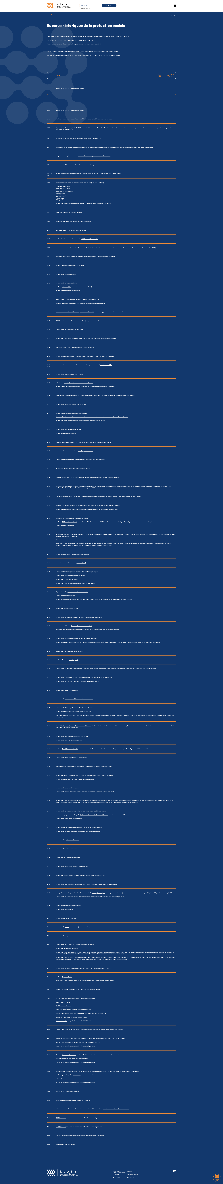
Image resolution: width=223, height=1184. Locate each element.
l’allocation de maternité (72, 788)
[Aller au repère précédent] (169, 75)
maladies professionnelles (85, 451)
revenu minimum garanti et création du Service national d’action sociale (85, 811)
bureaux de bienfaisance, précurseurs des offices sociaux (94, 156)
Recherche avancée (85, 8)
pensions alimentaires (89, 792)
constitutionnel (81, 563)
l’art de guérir (105, 128)
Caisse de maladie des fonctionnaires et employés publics (80, 583)
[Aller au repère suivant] (172, 75)
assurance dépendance (71, 897)
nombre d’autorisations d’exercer (65, 183)
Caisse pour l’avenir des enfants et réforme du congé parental (105, 1030)
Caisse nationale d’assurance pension (74, 957)
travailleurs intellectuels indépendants (101, 677)
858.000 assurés (60, 1062)
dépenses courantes (61, 1021)
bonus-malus (76, 1075)
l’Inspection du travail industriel (71, 291)
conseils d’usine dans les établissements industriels (78, 383)
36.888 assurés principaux (63, 321)
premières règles (71, 630)
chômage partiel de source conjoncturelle (76, 736)
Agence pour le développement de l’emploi (88, 989)
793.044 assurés (60, 998)
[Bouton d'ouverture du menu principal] (175, 6)
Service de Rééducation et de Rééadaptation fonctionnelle (95, 766)
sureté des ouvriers (73, 88)
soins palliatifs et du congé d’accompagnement (90, 968)
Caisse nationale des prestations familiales (76, 800)
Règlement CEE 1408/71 (70, 715)
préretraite (60, 858)
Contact (109, 5)
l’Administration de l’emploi (70, 749)
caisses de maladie (70, 299)
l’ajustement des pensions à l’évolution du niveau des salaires (82, 681)
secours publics (111, 147)
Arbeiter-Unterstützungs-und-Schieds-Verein (107, 173)
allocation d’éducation (72, 840)
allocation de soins (71, 849)
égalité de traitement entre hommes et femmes (94, 815)
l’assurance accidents (71, 283)
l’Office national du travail (69, 522)
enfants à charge (109, 356)
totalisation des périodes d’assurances (77, 669)
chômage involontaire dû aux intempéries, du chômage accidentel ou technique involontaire (91, 884)
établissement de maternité (89, 239)
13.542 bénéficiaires (61, 1009)
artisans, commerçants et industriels (91, 617)
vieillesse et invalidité (77, 330)
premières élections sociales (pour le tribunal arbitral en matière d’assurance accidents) (80, 303)
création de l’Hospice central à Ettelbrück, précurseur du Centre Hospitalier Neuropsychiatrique (83, 204)
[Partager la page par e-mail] (171, 15)
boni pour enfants (70, 936)
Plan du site (130, 1171)
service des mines (77, 212)
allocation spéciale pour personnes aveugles (78, 711)
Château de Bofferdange (108, 395)
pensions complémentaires (73, 905)
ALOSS (49, 15)
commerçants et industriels (89, 638)
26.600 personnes (68, 165)
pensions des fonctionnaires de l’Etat (77, 592)
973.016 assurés (61, 1127)
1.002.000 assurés (61, 1136)
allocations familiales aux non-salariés (81, 626)
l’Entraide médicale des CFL (70, 579)
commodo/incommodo (84, 221)
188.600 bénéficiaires (62, 1017)
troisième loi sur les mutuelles (64, 1079)
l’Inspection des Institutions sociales (72, 509)
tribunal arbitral (66, 287)
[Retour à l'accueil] (59, 5)
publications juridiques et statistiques (81, 51)
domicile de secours (71, 257)
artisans (83, 575)
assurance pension (69, 1144)
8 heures (80, 374)
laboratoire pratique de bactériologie (73, 265)
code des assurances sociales (73, 429)
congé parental (69, 909)
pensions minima (70, 596)
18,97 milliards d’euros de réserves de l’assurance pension (72, 1059)
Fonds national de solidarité (70, 642)
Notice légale (130, 1177)
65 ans (69, 347)
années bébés (81, 831)
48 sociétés (59, 1038)
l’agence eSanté (67, 977)
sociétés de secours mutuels (81, 248)
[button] (171, 15)
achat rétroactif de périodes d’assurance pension (79, 699)
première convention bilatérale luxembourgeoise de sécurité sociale (75, 312)
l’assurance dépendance (69, 1055)
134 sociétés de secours (62, 477)
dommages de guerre (95, 505)
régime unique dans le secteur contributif (77, 827)
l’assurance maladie (70, 274)
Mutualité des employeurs (71, 948)
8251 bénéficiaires (61, 1042)
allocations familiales (106, 365)
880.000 (58, 1082)
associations (66, 173)
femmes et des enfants (79, 230)
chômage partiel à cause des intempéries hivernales (79, 708)
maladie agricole (73, 660)
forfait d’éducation (71, 918)
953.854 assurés (61, 1118)
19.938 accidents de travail (63, 1006)
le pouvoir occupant (143, 534)
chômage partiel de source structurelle (76, 758)
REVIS (109, 1071)
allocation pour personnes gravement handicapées (80, 779)
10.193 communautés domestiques (66, 1013)
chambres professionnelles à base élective (75, 413)
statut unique (68, 945)
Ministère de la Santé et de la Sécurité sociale (116, 1109)
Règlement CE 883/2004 (75, 981)
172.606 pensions (61, 1002)
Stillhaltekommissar (87, 497)
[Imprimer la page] (175, 15)
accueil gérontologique (98, 893)
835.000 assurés (60, 1046)
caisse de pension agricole (71, 608)
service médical (69, 138)
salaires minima (69, 526)
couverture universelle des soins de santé (78, 1100)
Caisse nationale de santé (71, 952)
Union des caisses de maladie (71, 875)
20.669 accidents (71, 442)
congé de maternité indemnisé (73, 740)
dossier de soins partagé (72, 1091)
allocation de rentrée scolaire (73, 819)
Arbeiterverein (86, 173)
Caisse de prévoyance (70, 338)
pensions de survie (70, 433)
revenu (67, 927)
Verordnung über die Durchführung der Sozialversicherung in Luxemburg (95, 486)
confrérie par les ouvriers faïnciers (77, 119)
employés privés (80, 460)
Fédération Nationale (70, 421)
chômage (83, 404)
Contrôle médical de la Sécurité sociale (73, 775)
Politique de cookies (132, 1174)
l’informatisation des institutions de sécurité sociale (76, 726)
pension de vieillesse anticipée (74, 866)
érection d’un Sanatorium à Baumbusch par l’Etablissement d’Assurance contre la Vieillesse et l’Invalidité (85, 387)
